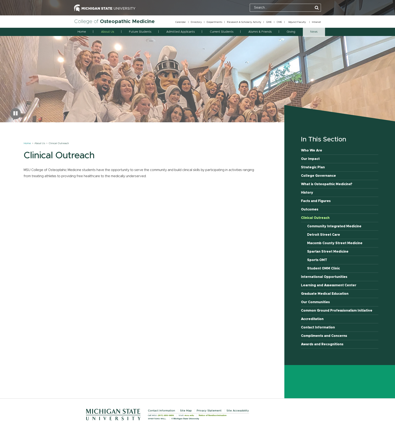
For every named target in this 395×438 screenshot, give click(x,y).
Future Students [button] (140, 31)
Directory (196, 22)
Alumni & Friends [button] (260, 31)
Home (82, 31)
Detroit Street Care (323, 234)
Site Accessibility (238, 410)
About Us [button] (107, 31)
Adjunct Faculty (297, 22)
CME (279, 22)
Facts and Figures (316, 201)
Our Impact (310, 159)
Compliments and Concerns (324, 335)
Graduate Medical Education (325, 293)
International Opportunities (324, 277)
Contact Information (318, 327)
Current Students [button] (221, 31)
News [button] (313, 31)
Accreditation (312, 319)
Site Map (186, 410)
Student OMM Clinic (323, 268)
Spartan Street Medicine (328, 251)
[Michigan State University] (104, 7)
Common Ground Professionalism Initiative (336, 310)
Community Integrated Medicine (334, 226)
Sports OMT (317, 260)
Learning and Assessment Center (328, 285)
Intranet (316, 22)
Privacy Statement (209, 410)
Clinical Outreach (315, 218)
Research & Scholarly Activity (244, 22)
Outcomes (309, 209)
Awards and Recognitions (322, 344)
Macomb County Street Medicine (334, 243)
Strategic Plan (313, 167)
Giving (291, 31)
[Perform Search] (317, 8)
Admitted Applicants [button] (180, 31)
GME (269, 22)
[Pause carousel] (15, 113)
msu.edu (189, 415)
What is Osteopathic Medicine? (326, 184)
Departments (214, 22)
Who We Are (311, 150)
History (307, 192)
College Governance (318, 175)
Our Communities (315, 302)
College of (114, 21)
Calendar (180, 22)
